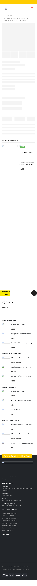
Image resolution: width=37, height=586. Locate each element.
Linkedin (14, 478)
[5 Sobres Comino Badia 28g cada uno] (6, 445)
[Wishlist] (25, 8)
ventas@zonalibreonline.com (12, 500)
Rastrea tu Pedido (8, 516)
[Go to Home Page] (2, 16)
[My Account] (20, 8)
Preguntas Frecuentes (9, 513)
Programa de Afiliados (9, 526)
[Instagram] (33, 2)
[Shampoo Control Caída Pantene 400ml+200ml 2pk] (6, 427)
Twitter (9, 478)
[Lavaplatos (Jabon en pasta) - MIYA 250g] (6, 336)
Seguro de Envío (7, 530)
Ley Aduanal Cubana (9, 518)
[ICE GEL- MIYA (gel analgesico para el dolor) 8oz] (6, 345)
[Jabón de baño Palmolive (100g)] (6, 369)
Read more (31, 148)
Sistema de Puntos (8, 528)
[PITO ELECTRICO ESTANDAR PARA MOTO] (6, 403)
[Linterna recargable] (6, 327)
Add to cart (14, 148)
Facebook (4, 478)
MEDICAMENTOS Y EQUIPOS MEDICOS (28, 162)
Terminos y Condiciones (10, 523)
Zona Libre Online (5, 293)
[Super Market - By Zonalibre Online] (10, 9)
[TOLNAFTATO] (6, 412)
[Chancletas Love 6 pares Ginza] (6, 360)
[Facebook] (31, 2)
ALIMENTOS (4, 301)
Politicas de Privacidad (9, 521)
